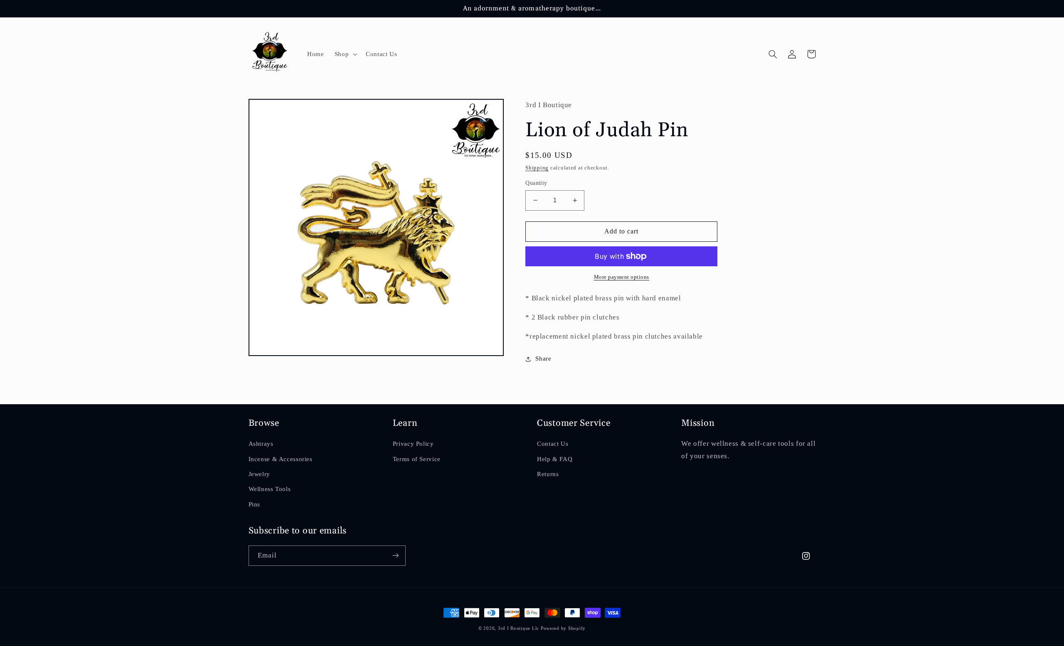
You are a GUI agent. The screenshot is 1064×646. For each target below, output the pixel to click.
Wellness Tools (270, 489)
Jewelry (259, 474)
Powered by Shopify (563, 628)
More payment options (622, 277)
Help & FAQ (554, 459)
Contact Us (552, 443)
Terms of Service (417, 459)
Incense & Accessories (281, 459)
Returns (548, 474)
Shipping (537, 168)
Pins (255, 504)
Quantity (536, 183)
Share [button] (543, 358)
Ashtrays (261, 443)
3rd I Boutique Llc (518, 628)
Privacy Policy (413, 443)
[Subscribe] (395, 555)
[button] (344, 54)
